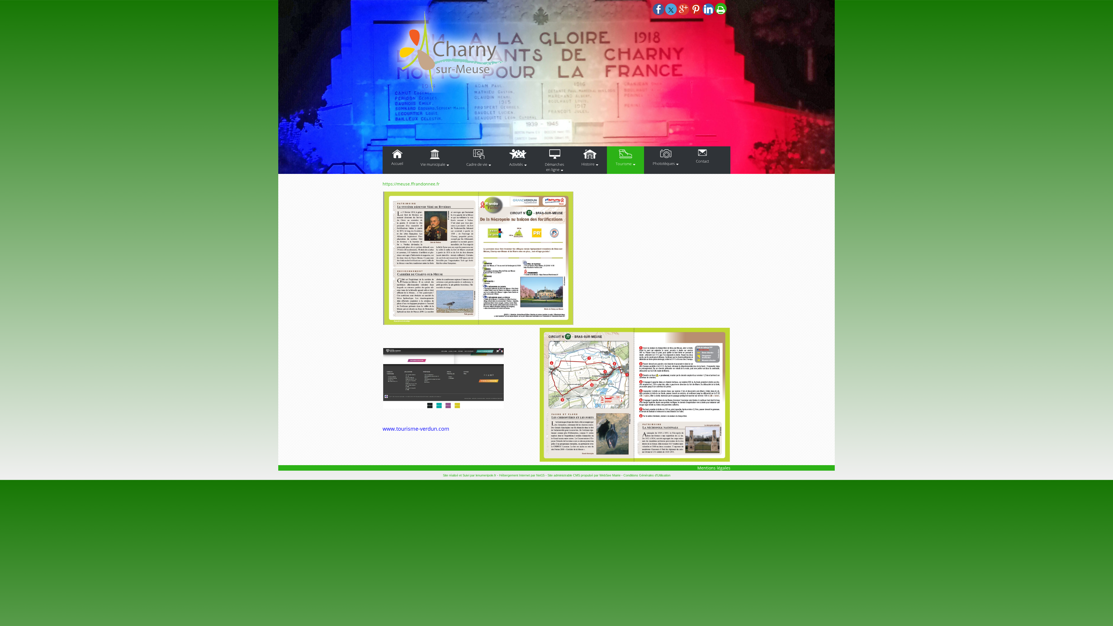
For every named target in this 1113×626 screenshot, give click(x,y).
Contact (702, 161)
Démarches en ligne (554, 167)
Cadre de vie (476, 164)
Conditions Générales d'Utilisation (646, 475)
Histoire (587, 164)
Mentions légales (713, 468)
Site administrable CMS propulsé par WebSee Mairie (584, 475)
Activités (516, 164)
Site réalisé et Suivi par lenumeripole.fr (469, 475)
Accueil (397, 163)
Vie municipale (433, 164)
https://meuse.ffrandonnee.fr (411, 184)
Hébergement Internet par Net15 (522, 475)
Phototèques (664, 163)
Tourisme (624, 163)
